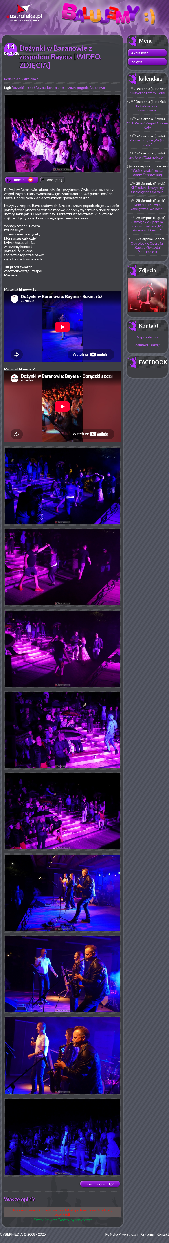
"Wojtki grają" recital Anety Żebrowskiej (147, 172)
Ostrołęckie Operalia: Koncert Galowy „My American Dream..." (147, 226)
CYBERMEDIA (11, 1234)
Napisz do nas (147, 337)
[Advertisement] (84, 255)
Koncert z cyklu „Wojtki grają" (147, 142)
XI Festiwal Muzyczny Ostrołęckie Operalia (147, 189)
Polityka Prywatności (121, 1234)
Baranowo (97, 87)
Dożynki (17, 87)
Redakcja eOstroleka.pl (21, 79)
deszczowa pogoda (74, 87)
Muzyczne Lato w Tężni (147, 93)
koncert (53, 87)
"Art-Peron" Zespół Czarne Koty (147, 125)
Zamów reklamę (147, 344)
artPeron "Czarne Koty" (147, 157)
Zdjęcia (136, 62)
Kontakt (149, 325)
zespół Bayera (35, 87)
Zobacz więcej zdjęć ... (100, 1184)
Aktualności (140, 53)
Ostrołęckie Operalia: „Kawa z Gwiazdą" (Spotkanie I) (147, 247)
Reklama (147, 1234)
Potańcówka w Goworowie (147, 108)
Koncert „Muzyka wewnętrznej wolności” (147, 206)
